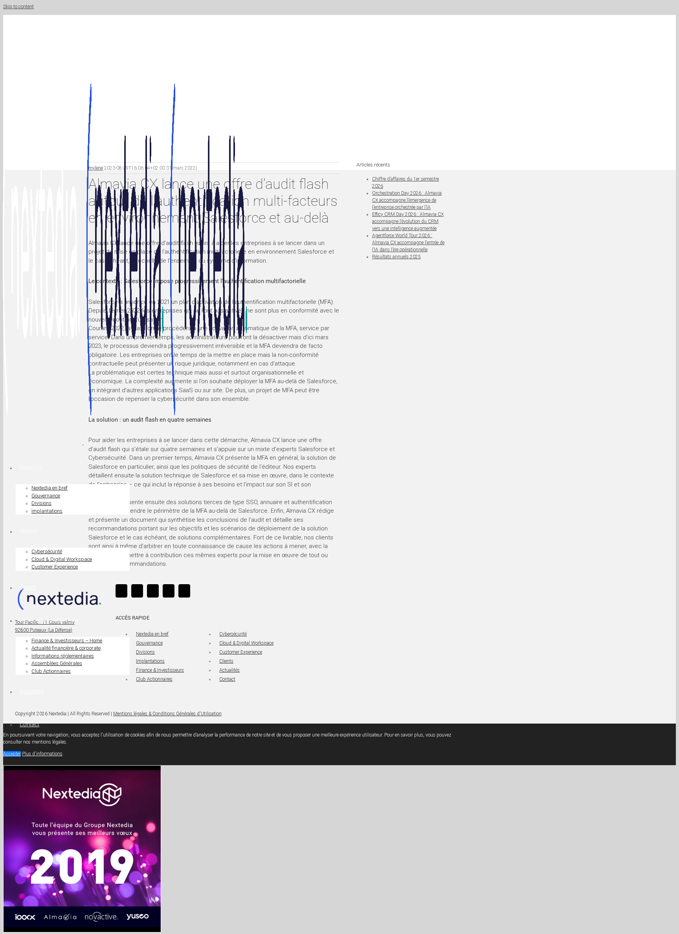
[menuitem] (224, 483)
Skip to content (18, 6)
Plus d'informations (42, 754)
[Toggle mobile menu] (2, 749)
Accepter (12, 754)
